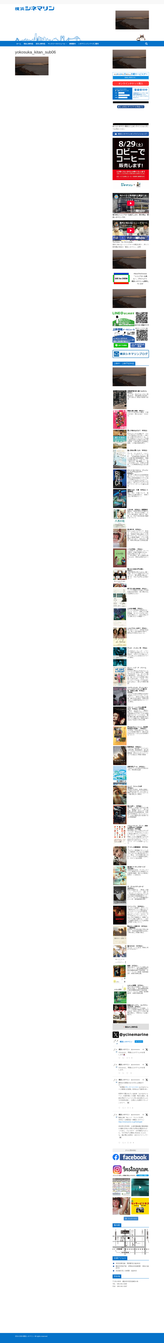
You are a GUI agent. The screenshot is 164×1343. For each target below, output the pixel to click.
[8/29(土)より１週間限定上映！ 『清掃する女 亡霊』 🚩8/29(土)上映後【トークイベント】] (140, 1187)
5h (143, 1080)
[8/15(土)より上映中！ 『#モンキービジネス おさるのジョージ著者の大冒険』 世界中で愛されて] (140, 1206)
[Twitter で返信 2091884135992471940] (120, 1058)
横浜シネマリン (124, 1049)
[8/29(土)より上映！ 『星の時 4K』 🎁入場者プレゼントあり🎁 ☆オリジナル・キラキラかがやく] (121, 1206)
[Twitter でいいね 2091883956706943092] (128, 1073)
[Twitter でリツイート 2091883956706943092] (124, 1073)
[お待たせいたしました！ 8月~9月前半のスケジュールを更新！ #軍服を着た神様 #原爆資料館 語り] (121, 1187)
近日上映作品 (40, 44)
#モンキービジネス (132, 1087)
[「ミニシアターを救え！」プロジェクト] (121, 278)
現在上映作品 (28, 44)
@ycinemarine (135, 1049)
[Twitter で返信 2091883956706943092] (120, 1073)
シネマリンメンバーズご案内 (88, 44)
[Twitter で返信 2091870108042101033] (120, 1108)
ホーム (18, 44)
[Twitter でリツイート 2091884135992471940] (124, 1058)
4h (143, 1049)
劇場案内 (72, 44)
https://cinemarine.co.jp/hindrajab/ (130, 1122)
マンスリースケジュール (56, 44)
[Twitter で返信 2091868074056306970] (120, 1142)
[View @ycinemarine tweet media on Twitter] (128, 1102)
